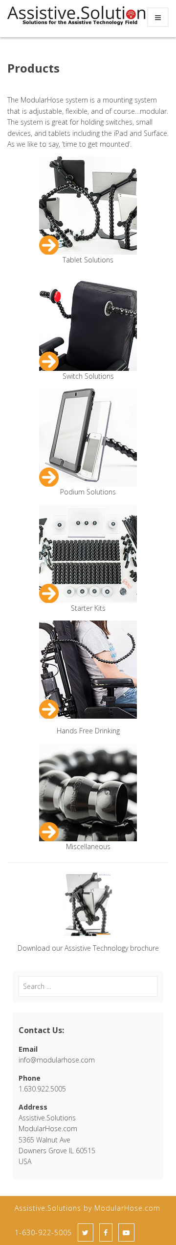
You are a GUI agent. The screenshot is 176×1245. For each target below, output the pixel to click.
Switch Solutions (88, 376)
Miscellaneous (88, 846)
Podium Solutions (88, 491)
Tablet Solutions (88, 259)
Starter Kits (88, 608)
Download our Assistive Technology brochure (88, 948)
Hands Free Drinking (88, 730)
